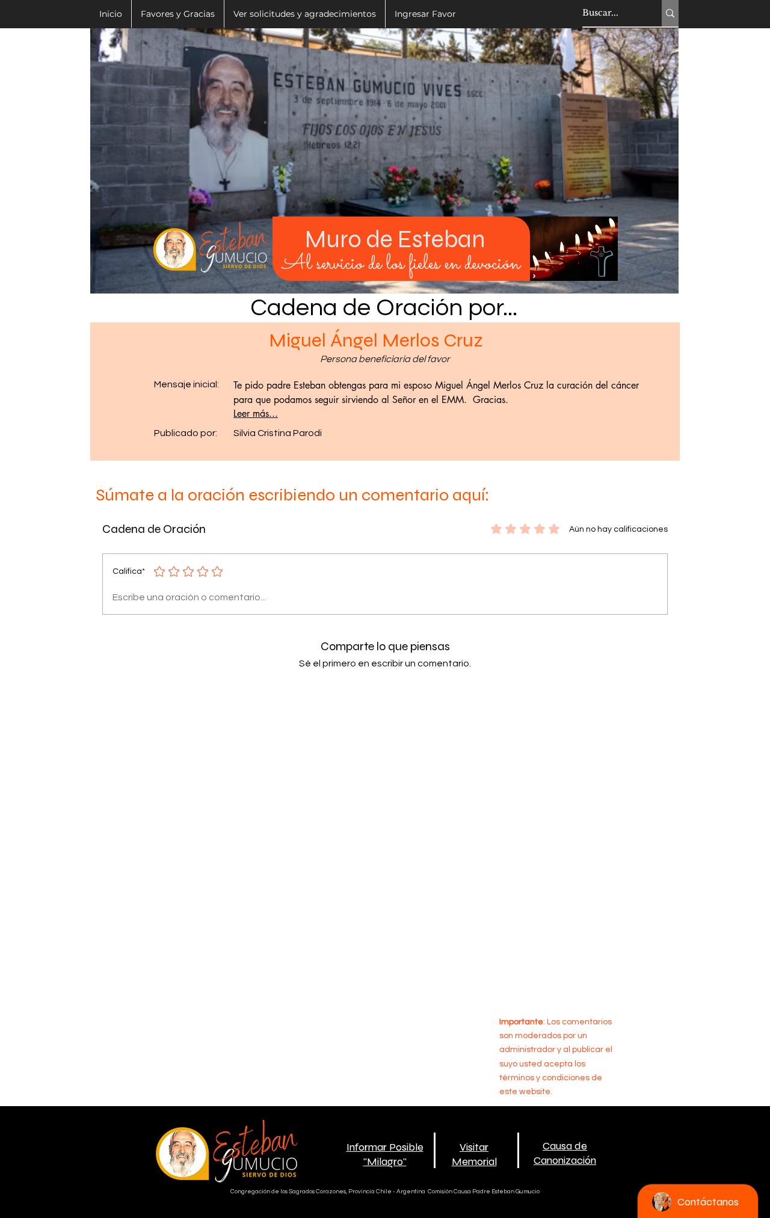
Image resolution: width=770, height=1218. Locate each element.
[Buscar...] (670, 13)
